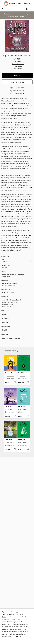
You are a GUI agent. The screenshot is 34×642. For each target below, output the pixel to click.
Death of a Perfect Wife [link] (9, 439)
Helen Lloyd (18, 66)
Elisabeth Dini (10, 376)
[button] (17, 75)
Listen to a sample (17, 82)
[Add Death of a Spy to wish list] (28, 415)
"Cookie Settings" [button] (15, 629)
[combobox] (13, 9)
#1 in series (17, 61)
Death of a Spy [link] (22, 406)
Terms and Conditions (9, 614)
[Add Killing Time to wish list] (15, 415)
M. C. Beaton (23, 409)
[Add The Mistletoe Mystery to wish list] (28, 382)
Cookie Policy (16, 636)
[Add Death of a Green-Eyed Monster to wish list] (28, 449)
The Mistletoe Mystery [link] (22, 373)
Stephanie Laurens (18, 64)
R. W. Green (10, 409)
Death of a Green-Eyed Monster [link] (22, 439)
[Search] (2, 9)
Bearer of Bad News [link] (9, 373)
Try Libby (7, 14)
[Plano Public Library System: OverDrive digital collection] (17, 3)
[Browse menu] (31, 9)
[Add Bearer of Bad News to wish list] (15, 382)
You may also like (9, 351)
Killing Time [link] (9, 406)
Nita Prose (22, 376)
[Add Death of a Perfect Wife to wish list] (15, 449)
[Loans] (27, 9)
